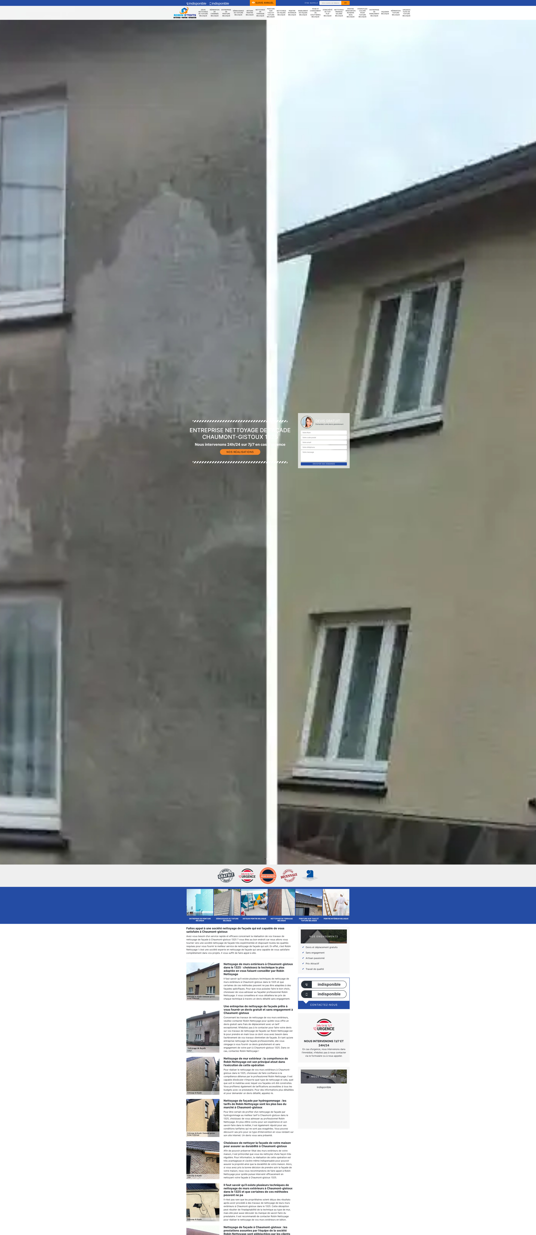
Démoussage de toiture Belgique (238, 13)
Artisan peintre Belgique (250, 13)
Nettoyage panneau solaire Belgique (339, 13)
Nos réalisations (240, 451)
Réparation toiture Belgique (396, 13)
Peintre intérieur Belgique (292, 13)
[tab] (268, 494)
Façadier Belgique (385, 13)
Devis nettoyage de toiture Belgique (203, 13)
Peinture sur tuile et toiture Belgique (271, 13)
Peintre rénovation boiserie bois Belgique (351, 13)
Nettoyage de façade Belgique (281, 13)
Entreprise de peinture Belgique (226, 13)
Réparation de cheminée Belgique (214, 13)
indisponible (197, 3)
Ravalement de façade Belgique (303, 13)
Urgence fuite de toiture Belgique (406, 13)
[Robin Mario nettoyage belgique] (185, 13)
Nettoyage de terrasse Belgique (260, 13)
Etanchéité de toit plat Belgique (327, 13)
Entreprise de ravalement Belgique (374, 13)
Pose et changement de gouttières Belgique (315, 13)
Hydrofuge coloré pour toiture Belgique (362, 13)
